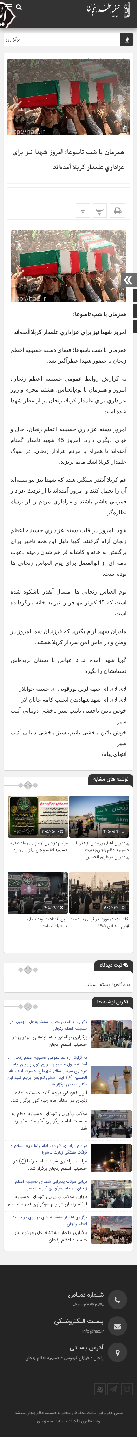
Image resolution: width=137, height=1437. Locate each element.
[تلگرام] (113, 1389)
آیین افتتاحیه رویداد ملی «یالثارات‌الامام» (47, 923)
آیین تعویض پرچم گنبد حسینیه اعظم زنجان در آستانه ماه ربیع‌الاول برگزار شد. (49, 1096)
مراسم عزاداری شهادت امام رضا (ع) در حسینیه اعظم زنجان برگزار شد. (50, 1164)
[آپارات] (100, 1389)
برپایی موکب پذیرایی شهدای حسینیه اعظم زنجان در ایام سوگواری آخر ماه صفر (47, 1200)
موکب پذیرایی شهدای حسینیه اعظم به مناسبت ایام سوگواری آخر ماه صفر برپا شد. (49, 1121)
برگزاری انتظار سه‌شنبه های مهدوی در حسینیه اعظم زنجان (51, 1236)
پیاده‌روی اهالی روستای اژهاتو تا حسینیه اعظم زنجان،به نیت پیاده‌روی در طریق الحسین (102, 850)
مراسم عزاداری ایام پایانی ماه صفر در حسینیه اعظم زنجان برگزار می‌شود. (38, 847)
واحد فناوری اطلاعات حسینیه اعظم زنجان (68, 1421)
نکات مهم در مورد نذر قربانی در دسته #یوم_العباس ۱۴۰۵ (100, 923)
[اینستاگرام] (127, 1389)
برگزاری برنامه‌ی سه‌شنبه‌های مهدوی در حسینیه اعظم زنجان (49, 1040)
